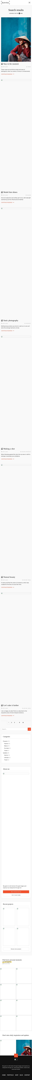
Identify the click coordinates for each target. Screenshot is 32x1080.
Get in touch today (16, 895)
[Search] (29, 729)
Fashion (29, 195)
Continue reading (6, 74)
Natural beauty (9, 577)
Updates (5, 753)
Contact (27, 1075)
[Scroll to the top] (16, 1055)
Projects (5, 741)
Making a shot (9, 449)
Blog (21, 1075)
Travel (29, 66)
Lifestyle (6, 757)
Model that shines (10, 192)
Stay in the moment (11, 64)
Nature (25, 580)
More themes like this (16, 891)
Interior (6, 755)
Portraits (28, 323)
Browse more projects (16, 949)
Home (4, 1075)
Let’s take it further (11, 705)
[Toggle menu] (29, 2)
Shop (16, 1075)
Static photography (10, 320)
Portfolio (10, 1075)
